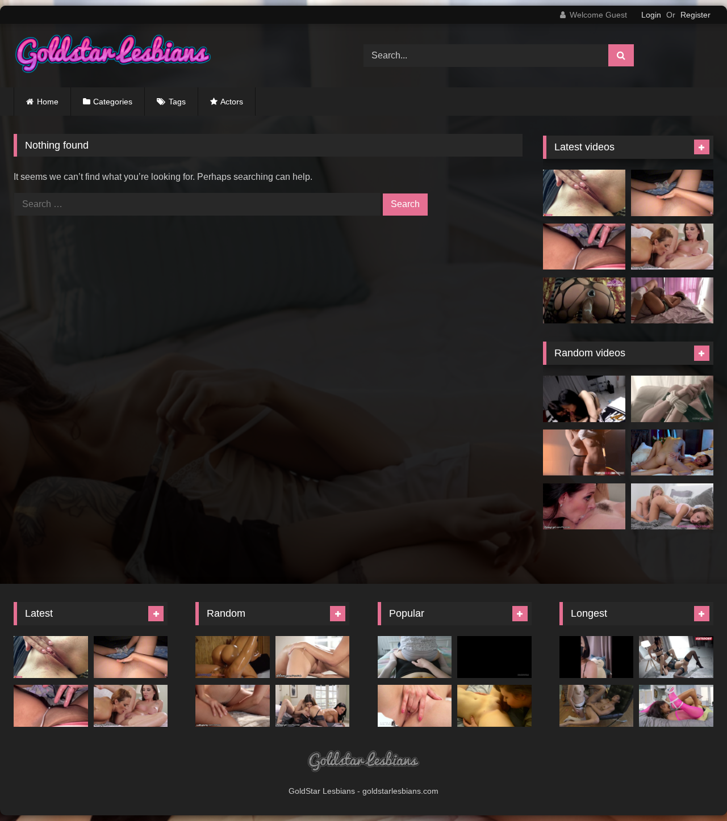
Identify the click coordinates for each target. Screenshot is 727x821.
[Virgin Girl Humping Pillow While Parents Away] (672, 300)
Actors (231, 101)
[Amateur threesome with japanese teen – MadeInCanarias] (584, 399)
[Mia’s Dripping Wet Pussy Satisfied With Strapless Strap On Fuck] (584, 453)
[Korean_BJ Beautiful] (596, 656)
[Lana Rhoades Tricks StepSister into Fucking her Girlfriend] (232, 705)
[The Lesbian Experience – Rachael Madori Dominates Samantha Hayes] (672, 399)
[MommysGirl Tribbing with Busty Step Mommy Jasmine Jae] (312, 705)
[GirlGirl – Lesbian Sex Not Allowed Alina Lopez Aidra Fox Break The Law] (672, 453)
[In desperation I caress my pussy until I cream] (672, 193)
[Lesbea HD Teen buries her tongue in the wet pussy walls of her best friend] (672, 506)
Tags (177, 101)
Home (48, 101)
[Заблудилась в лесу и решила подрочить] (584, 193)
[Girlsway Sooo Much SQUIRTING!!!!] (312, 656)
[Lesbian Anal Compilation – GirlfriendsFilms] (596, 705)
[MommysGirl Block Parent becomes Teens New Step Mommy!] (672, 247)
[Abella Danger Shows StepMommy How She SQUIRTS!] (584, 506)
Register (695, 14)
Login (651, 14)
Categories (112, 101)
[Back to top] (691, 787)
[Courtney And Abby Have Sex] (494, 705)
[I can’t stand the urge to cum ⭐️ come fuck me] (584, 247)
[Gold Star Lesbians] (113, 55)
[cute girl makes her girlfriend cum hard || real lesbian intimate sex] (415, 656)
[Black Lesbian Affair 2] (676, 705)
